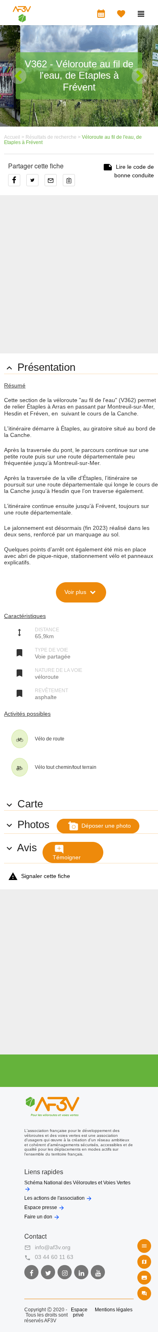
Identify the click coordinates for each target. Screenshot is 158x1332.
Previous (18, 76)
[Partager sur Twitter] (35, 183)
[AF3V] (22, 18)
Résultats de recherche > (54, 137)
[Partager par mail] (54, 183)
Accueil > (15, 137)
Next (140, 76)
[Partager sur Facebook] (17, 183)
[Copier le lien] (71, 183)
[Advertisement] (79, 274)
